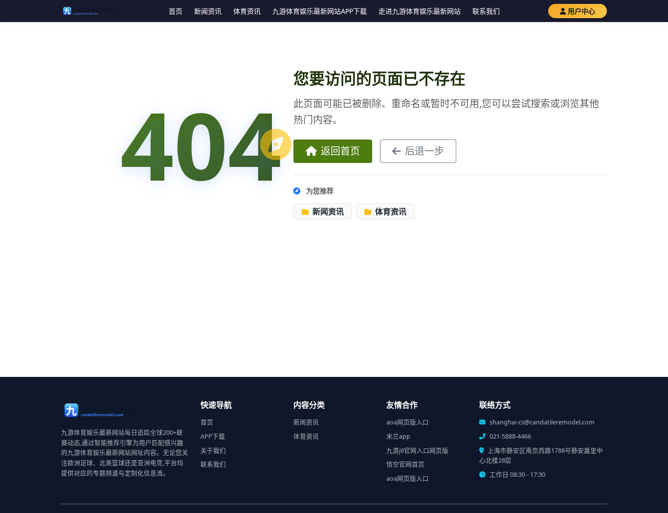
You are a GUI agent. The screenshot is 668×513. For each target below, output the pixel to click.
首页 (175, 11)
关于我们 (213, 450)
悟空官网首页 (405, 464)
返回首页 (340, 151)
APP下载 (212, 436)
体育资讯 (247, 11)
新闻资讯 (208, 11)
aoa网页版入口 (407, 422)
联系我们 (486, 11)
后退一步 (424, 151)
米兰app (398, 436)
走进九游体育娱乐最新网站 (420, 11)
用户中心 (581, 11)
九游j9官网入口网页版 (417, 450)
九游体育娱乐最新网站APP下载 (319, 11)
